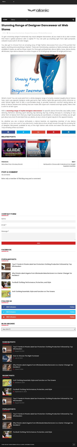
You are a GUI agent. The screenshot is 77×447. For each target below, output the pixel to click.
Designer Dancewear (31, 33)
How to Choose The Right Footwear (26, 356)
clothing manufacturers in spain (14, 142)
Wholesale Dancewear (45, 33)
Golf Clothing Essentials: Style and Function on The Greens (33, 291)
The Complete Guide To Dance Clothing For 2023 (12, 152)
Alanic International (27, 444)
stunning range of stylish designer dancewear (24, 111)
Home (5, 19)
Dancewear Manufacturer (16, 33)
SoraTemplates (14, 444)
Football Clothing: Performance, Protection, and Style (31, 282)
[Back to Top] (73, 444)
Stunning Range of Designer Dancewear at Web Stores (38, 152)
